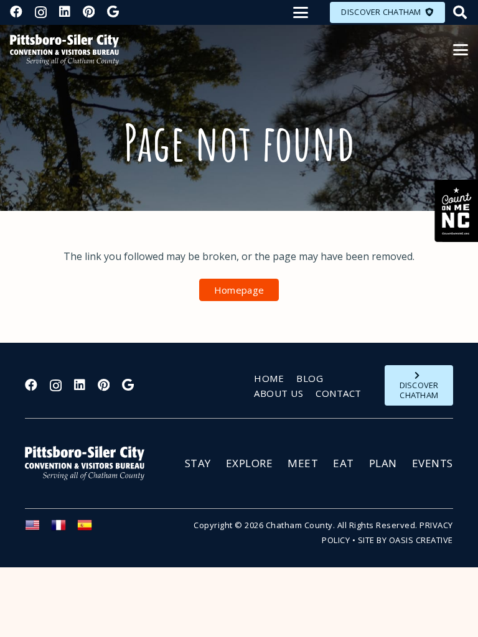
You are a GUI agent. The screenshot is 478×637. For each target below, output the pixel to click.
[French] (64, 529)
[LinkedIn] (64, 12)
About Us (278, 393)
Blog (309, 378)
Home (269, 378)
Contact (339, 393)
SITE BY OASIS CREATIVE (405, 540)
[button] (300, 12)
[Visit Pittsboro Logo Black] (64, 49)
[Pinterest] (89, 12)
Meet (303, 463)
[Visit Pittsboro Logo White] (90, 463)
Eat (343, 463)
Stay (198, 463)
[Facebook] (16, 12)
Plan (383, 463)
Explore (249, 463)
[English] (38, 529)
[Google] (113, 12)
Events (432, 463)
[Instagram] (41, 12)
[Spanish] (90, 529)
